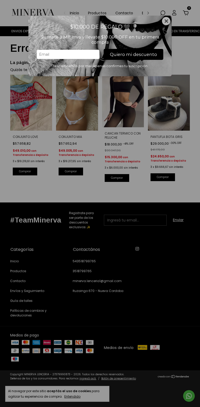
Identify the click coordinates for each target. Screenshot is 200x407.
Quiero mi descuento (133, 54)
